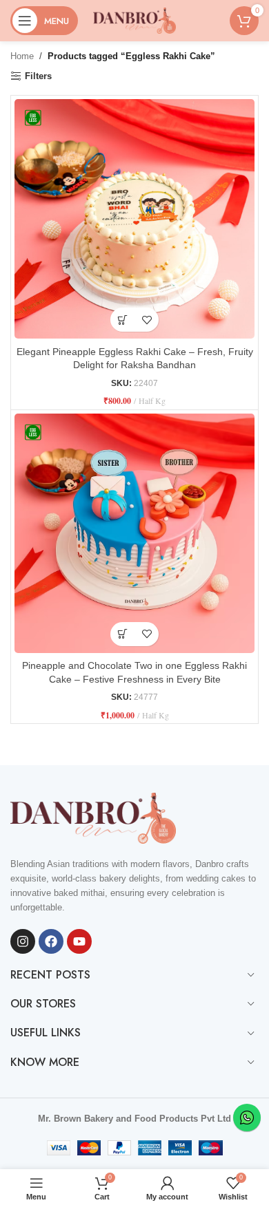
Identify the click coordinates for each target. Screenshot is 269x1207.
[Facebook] (51, 941)
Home (22, 56)
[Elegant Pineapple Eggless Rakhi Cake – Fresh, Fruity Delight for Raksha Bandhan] (134, 219)
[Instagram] (22, 941)
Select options (122, 320)
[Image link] (93, 818)
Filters (38, 76)
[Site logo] (134, 19)
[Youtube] (79, 941)
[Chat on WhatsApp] (247, 1117)
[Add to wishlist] (146, 320)
